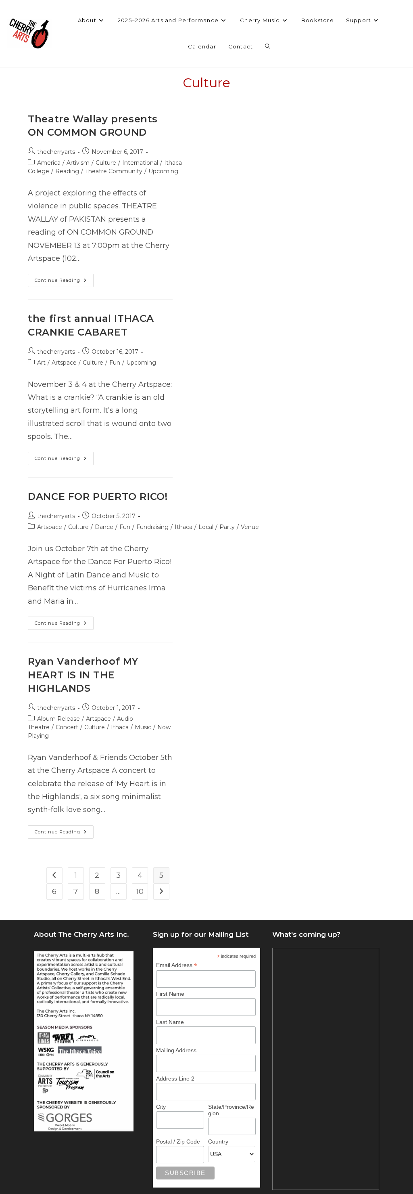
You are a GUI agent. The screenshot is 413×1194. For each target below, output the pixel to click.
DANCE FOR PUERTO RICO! (97, 496)
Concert (67, 727)
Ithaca (183, 527)
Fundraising (152, 527)
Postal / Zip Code (178, 1141)
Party (227, 527)
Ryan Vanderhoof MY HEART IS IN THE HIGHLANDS (83, 674)
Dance (104, 527)
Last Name (170, 1022)
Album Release (58, 718)
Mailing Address (176, 1050)
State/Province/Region (231, 1110)
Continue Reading (64, 282)
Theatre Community (113, 171)
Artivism (78, 162)
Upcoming (163, 171)
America (48, 162)
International (140, 162)
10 (140, 891)
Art (41, 362)
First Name (170, 993)
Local (205, 527)
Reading (67, 171)
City (161, 1107)
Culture (106, 162)
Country (218, 1141)
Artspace (64, 362)
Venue (250, 527)
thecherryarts (56, 151)
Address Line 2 (175, 1078)
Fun (114, 362)
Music (143, 727)
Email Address (176, 965)
